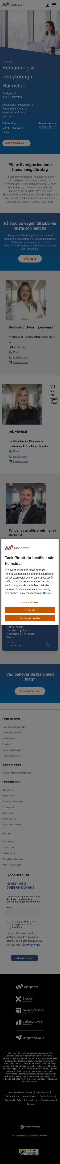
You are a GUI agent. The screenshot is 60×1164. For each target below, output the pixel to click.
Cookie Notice (42, 593)
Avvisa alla (30, 610)
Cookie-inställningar (30, 602)
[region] (29, 582)
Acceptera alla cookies (30, 618)
